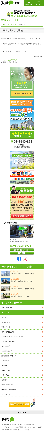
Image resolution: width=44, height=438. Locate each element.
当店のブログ (5, 370)
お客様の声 (5, 361)
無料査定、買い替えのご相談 (20, 295)
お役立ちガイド (6, 351)
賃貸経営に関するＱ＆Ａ (9, 356)
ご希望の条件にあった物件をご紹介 (22, 272)
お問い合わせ (5, 375)
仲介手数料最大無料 (8, 332)
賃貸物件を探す (6, 322)
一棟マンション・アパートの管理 (12, 337)
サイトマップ (5, 394)
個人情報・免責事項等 (8, 389)
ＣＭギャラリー (6, 307)
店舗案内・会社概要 (8, 341)
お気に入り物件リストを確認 (22, 402)
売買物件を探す (6, 327)
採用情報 (22, 253)
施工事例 (4, 365)
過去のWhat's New (7, 384)
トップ (3, 317)
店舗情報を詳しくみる (22, 250)
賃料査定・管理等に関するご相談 (22, 280)
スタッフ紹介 (5, 346)
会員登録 (4, 380)
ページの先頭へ (22, 412)
